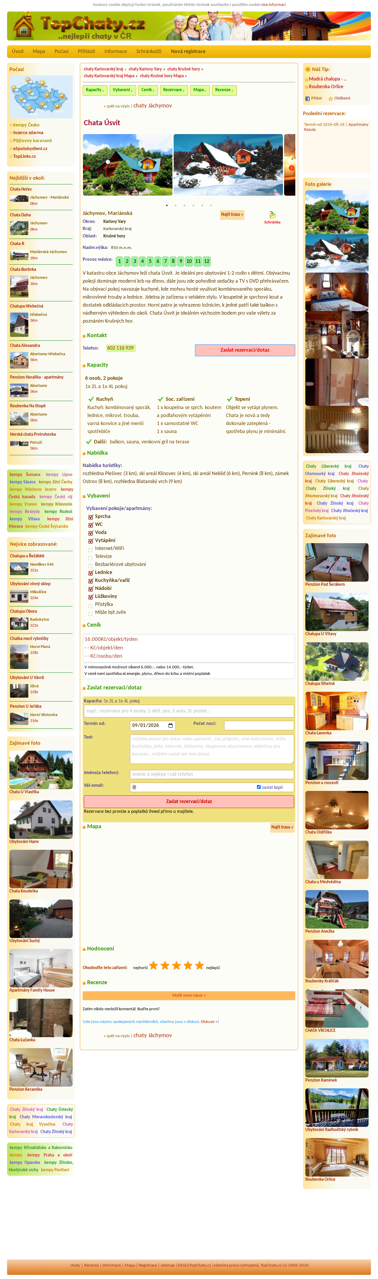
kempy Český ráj (56, 497)
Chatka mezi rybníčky (29, 639)
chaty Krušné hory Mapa (162, 76)
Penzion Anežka (319, 931)
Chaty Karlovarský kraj (326, 518)
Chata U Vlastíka (24, 792)
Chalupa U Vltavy (320, 634)
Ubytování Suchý (24, 941)
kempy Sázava (22, 482)
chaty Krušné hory (183, 69)
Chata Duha (20, 215)
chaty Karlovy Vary (145, 69)
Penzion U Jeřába (25, 706)
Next (291, 168)
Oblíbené (342, 98)
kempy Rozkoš (58, 512)
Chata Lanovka (318, 733)
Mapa (39, 51)
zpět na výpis (118, 106)
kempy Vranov (23, 504)
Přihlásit (86, 51)
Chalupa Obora (23, 611)
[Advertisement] (41, 1217)
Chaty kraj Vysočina (32, 1124)
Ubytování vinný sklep (30, 584)
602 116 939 (120, 348)
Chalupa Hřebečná (26, 306)
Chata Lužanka (22, 1040)
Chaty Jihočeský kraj (349, 511)
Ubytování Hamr (24, 842)
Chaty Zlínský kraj (26, 1110)
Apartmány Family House (32, 990)
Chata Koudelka (23, 891)
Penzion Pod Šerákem (325, 585)
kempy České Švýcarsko (46, 527)
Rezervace (172, 90)
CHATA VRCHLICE (320, 1031)
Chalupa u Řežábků (27, 556)
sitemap (168, 1265)
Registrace (148, 1265)
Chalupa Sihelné (320, 684)
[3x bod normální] (177, 966)
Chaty (363, 481)
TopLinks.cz (24, 156)
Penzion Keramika (25, 1089)
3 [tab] (185, 205)
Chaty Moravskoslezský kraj (46, 1117)
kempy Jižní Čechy (56, 482)
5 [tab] (202, 205)
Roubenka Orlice (326, 86)
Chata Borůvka (23, 270)
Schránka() (149, 51)
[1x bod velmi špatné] (154, 966)
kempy (18, 1155)
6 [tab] (211, 205)
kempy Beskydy (25, 512)
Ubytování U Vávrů (27, 678)
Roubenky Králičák (322, 981)
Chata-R (17, 244)
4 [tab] (193, 205)
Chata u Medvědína (323, 882)
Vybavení (121, 90)
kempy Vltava (25, 519)
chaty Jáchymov (152, 106)
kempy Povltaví (55, 1170)
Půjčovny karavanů (32, 141)
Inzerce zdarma (28, 133)
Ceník (146, 90)
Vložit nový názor (189, 995)
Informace (116, 51)
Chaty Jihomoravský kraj (337, 492)
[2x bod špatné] (165, 966)
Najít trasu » (232, 215)
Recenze (223, 90)
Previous (86, 168)
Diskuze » (209, 1022)
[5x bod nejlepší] (200, 966)
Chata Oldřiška (318, 832)
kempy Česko (26, 125)
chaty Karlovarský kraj (103, 69)
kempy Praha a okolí (49, 1155)
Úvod (17, 51)
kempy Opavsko (25, 1163)
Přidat (316, 98)
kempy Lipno (59, 475)
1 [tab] (167, 205)
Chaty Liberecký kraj (328, 466)
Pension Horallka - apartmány (36, 377)
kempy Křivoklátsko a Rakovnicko (41, 1148)
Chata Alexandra (25, 346)
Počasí (62, 51)
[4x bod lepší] (188, 966)
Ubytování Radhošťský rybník (331, 1130)
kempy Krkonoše (57, 504)
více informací (273, 5)
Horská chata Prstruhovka (33, 434)
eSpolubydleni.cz (30, 149)
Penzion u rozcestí (321, 783)
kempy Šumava (25, 475)
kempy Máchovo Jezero (33, 490)
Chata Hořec (21, 189)
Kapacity (93, 90)
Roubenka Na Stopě (28, 406)
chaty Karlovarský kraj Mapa (109, 76)
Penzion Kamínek (321, 1080)
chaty (75, 1265)
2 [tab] (176, 205)
